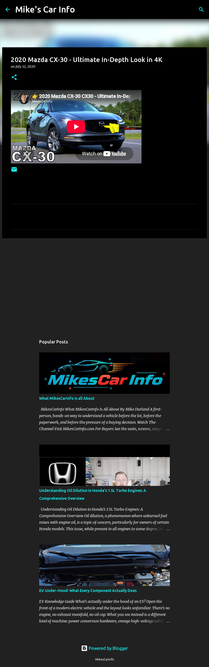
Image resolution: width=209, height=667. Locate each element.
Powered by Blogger (108, 648)
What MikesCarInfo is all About (66, 398)
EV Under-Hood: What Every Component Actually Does (88, 590)
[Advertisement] (104, 284)
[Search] (82, 9)
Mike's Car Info (45, 9)
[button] (14, 77)
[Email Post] (14, 171)
